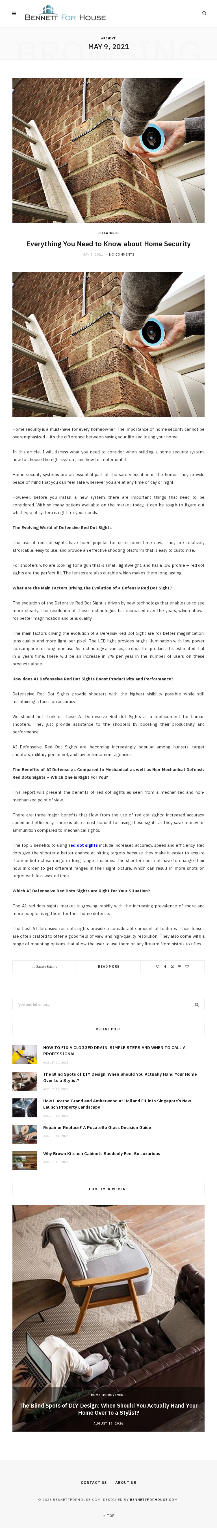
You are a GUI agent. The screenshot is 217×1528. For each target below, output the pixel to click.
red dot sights (83, 845)
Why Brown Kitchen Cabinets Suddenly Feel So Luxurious (101, 1153)
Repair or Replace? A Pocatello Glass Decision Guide (97, 1127)
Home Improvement (108, 1395)
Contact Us (94, 1482)
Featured (110, 233)
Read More (109, 966)
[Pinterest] (179, 967)
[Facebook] (165, 967)
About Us (125, 1482)
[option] (108, 1318)
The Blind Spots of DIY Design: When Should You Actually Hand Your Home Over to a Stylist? (108, 1409)
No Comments (121, 254)
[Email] (187, 967)
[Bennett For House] (65, 14)
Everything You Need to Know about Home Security (109, 243)
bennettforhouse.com (154, 1499)
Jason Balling (46, 966)
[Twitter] (172, 967)
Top (110, 1515)
